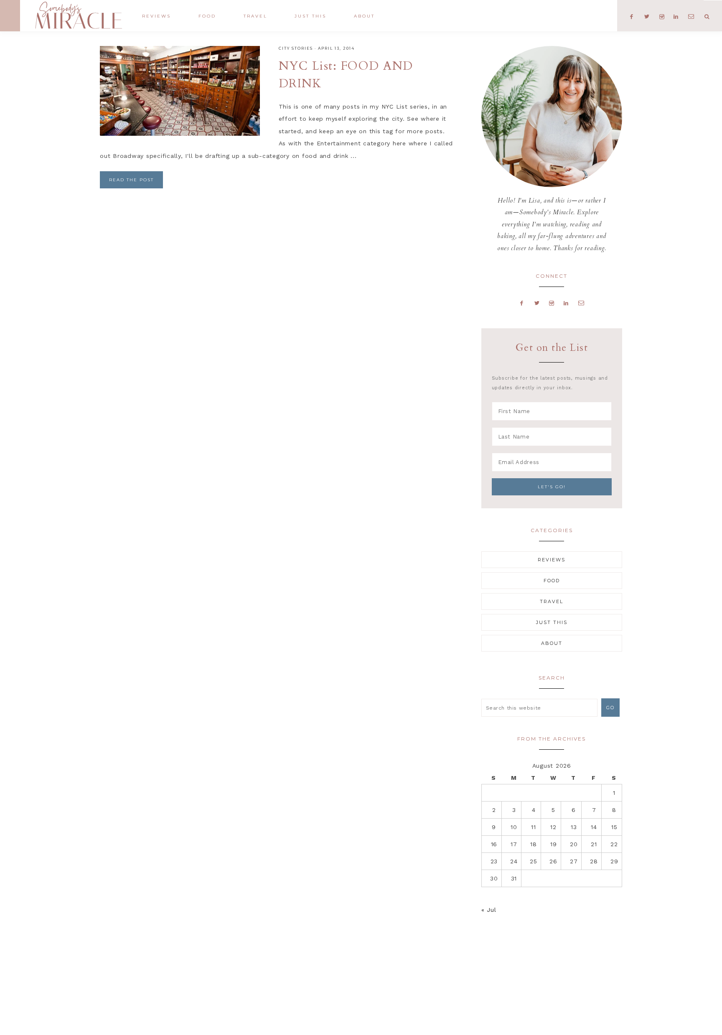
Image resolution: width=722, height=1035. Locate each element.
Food (552, 580)
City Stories (296, 48)
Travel (551, 601)
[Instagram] (552, 302)
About (551, 643)
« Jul (488, 909)
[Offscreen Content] (10, 15)
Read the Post (131, 180)
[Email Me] (581, 302)
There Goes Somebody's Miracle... (78, 15)
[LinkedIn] (566, 302)
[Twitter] (537, 302)
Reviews (551, 560)
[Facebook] (522, 302)
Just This (551, 622)
